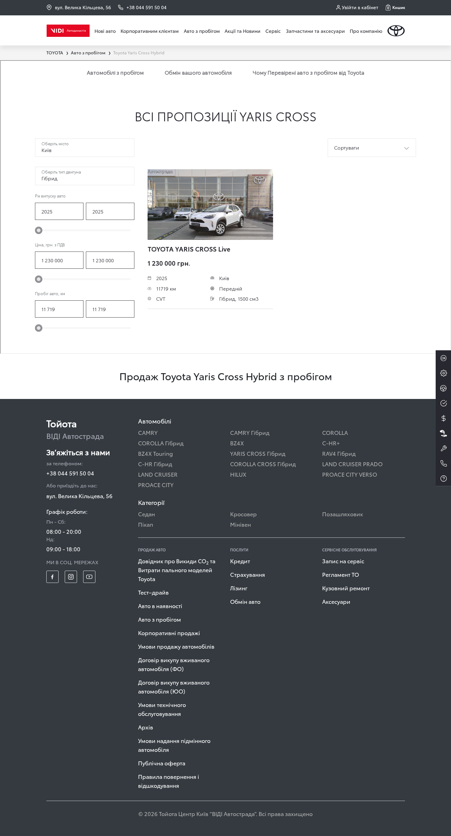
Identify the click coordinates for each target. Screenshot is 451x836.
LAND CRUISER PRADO (352, 463)
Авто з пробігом (202, 30)
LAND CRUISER (158, 474)
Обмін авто (245, 601)
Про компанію (366, 30)
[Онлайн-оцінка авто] (443, 403)
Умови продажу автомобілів (176, 646)
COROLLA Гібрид (160, 443)
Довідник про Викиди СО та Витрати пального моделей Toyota (176, 569)
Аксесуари (336, 601)
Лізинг (239, 588)
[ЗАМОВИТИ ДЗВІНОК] (443, 463)
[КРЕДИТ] (443, 418)
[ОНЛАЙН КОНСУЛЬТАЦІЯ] (443, 358)
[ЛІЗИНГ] (443, 433)
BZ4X (237, 443)
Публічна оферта (161, 763)
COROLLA (335, 432)
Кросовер (243, 514)
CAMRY (148, 432)
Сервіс (273, 30)
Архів (145, 727)
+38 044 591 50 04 (70, 473)
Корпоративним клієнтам (150, 30)
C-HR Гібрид (155, 463)
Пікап (145, 524)
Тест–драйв (153, 592)
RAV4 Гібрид (339, 453)
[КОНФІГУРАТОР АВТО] (443, 373)
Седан (146, 514)
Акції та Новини (242, 30)
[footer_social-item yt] (89, 577)
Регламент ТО (340, 574)
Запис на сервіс (343, 560)
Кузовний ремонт (346, 588)
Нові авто (105, 30)
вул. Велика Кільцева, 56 (83, 7)
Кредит (240, 560)
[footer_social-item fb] (52, 577)
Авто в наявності (160, 605)
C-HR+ (331, 443)
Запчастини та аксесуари (315, 30)
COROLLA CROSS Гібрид (263, 463)
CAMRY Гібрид (249, 432)
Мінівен (240, 524)
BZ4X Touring (155, 453)
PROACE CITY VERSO (349, 474)
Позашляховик (342, 514)
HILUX (238, 474)
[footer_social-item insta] (71, 577)
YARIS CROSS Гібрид (257, 453)
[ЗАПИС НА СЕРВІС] (443, 448)
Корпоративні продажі (169, 632)
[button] (395, 7)
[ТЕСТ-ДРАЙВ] (443, 388)
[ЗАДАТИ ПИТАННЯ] (443, 478)
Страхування (247, 574)
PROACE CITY (156, 484)
